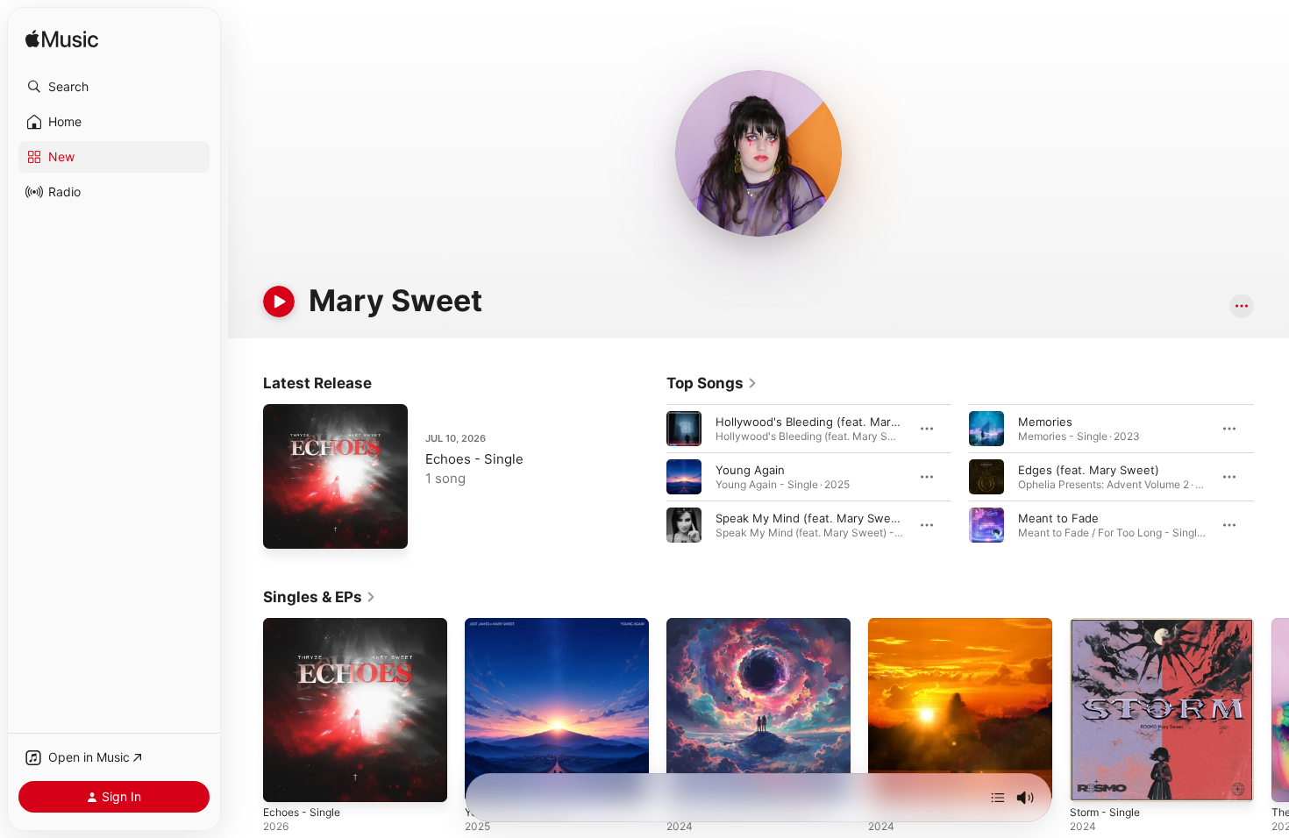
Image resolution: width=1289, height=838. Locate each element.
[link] (712, 383)
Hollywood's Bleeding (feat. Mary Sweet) (828, 422)
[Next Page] (1271, 477)
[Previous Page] (649, 477)
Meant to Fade (1058, 518)
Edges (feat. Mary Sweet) (1088, 470)
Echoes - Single (474, 459)
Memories (1045, 422)
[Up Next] (997, 797)
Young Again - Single (522, 625)
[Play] (279, 301)
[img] (61, 40)
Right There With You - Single (747, 625)
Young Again (750, 470)
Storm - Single (1109, 625)
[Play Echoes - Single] (285, 527)
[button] (114, 87)
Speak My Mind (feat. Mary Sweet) (811, 518)
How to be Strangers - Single (948, 625)
